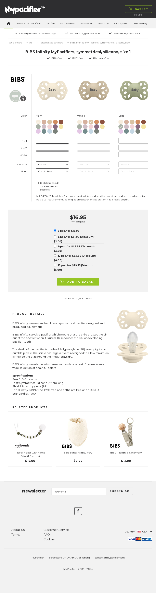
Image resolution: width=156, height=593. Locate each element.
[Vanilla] (50, 121)
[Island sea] (44, 130)
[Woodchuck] (61, 121)
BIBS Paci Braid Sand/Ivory (126, 452)
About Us (18, 530)
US (30, 42)
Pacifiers (50, 23)
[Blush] (44, 121)
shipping (80, 221)
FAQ (46, 535)
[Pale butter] (61, 125)
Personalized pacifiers (27, 23)
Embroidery (140, 23)
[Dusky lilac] (44, 125)
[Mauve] (55, 125)
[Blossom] (50, 125)
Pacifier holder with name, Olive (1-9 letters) (30, 454)
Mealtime (103, 23)
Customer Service (56, 530)
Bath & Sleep (121, 23)
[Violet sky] (38, 130)
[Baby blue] (50, 130)
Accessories (86, 23)
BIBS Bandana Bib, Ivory (78, 452)
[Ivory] (38, 121)
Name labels (67, 23)
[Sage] (38, 125)
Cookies (49, 539)
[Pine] (55, 130)
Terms (15, 535)
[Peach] (55, 121)
